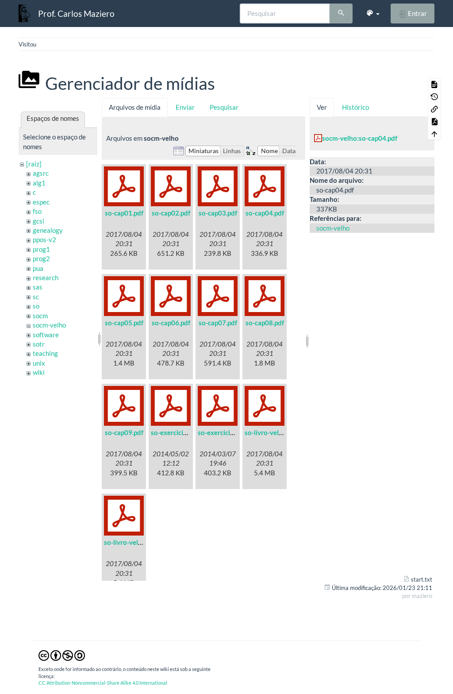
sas (37, 287)
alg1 (39, 183)
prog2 (41, 258)
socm (40, 316)
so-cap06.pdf (171, 323)
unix (39, 363)
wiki (39, 372)
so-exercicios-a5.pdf (181, 432)
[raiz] (34, 164)
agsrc (41, 173)
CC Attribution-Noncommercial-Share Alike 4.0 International (102, 683)
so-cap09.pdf (124, 432)
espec (41, 202)
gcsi (38, 221)
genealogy (48, 230)
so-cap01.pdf (124, 213)
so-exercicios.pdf (223, 432)
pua (38, 268)
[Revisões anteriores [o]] (434, 96)
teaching (45, 353)
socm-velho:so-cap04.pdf (359, 138)
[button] (372, 13)
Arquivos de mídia (135, 107)
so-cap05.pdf (124, 323)
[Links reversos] (434, 109)
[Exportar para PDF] (434, 121)
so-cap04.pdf (265, 213)
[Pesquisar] (341, 14)
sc (36, 297)
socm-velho (49, 325)
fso (37, 211)
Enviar (185, 107)
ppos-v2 (44, 239)
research (45, 277)
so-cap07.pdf (218, 323)
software (46, 335)
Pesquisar (224, 107)
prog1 (41, 249)
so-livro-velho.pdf (130, 542)
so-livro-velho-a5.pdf (276, 432)
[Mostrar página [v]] (434, 84)
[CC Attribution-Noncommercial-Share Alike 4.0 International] (61, 654)
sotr (39, 344)
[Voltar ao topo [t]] (434, 133)
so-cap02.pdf (171, 213)
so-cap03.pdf (218, 213)
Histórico (355, 107)
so (36, 306)
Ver (322, 107)
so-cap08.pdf (265, 323)
